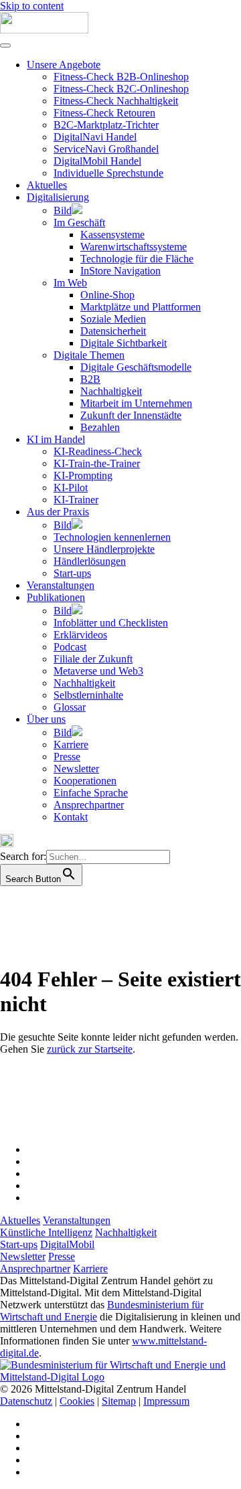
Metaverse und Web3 (98, 671)
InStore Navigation (120, 270)
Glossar (70, 707)
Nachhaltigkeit (111, 391)
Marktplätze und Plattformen (140, 307)
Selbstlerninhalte (88, 695)
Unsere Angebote (63, 64)
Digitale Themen (89, 355)
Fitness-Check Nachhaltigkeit (116, 100)
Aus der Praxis (58, 511)
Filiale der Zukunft (93, 659)
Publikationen (56, 597)
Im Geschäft (79, 222)
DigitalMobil (67, 1244)
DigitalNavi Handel (95, 137)
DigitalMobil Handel (97, 161)
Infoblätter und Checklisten (111, 622)
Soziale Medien (113, 319)
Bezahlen (100, 427)
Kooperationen (85, 780)
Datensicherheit (113, 331)
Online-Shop (107, 294)
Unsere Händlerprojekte (104, 549)
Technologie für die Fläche (136, 258)
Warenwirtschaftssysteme (133, 246)
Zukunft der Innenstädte (130, 415)
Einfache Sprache (91, 792)
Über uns (46, 719)
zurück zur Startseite (90, 1049)
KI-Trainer (76, 499)
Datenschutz (26, 1401)
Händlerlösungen (90, 561)
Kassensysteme (112, 234)
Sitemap (119, 1401)
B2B (90, 379)
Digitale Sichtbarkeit (123, 343)
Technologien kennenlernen (112, 537)
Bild (63, 210)
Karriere (71, 744)
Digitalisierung (58, 197)
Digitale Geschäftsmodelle (135, 367)
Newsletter (76, 768)
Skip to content (32, 5)
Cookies (77, 1401)
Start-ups (72, 573)
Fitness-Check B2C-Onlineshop (121, 88)
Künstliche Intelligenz (46, 1232)
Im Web (70, 282)
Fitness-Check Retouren (104, 112)
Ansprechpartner (89, 804)
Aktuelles (47, 185)
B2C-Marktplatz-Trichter (106, 124)
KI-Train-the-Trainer (97, 463)
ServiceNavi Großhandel (106, 149)
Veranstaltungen (60, 585)
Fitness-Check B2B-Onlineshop (121, 76)
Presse (67, 756)
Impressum (166, 1401)
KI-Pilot (71, 487)
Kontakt (71, 816)
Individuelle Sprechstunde (108, 173)
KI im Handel (56, 439)
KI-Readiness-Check (98, 451)
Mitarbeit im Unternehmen (136, 403)
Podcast (70, 646)
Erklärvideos (80, 634)
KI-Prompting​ (83, 475)
